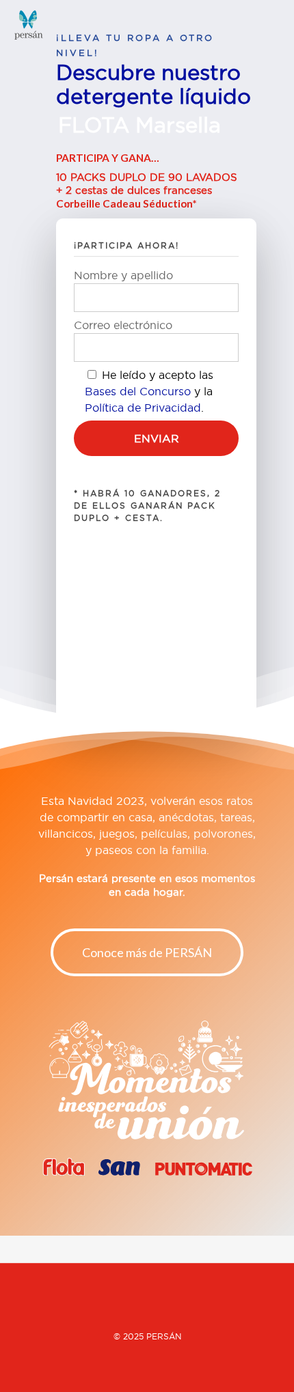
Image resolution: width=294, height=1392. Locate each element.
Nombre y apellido (123, 275)
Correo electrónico (123, 325)
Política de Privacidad (143, 407)
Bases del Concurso (138, 391)
